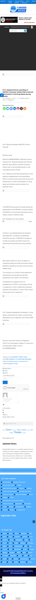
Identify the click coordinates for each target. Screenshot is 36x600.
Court (8, 430)
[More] (24, 108)
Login (6, 371)
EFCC (19, 430)
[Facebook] (11, 108)
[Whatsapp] (4, 108)
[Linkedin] (14, 108)
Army (4, 430)
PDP (32, 430)
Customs (14, 430)
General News (24, 98)
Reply (2, 592)
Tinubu (17, 432)
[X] (21, 108)
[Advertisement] (18, 51)
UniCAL (24, 432)
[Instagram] (17, 108)
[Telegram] (7, 108)
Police (11, 432)
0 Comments (10, 100)
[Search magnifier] (25, 30)
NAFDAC (24, 430)
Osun (28, 430)
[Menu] (18, 521)
